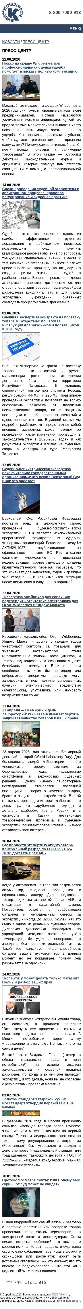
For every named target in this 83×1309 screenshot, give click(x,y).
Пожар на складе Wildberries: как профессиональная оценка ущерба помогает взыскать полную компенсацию (39, 67)
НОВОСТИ (11, 42)
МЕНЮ (75, 29)
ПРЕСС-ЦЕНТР (36, 42)
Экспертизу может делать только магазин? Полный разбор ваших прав (40, 980)
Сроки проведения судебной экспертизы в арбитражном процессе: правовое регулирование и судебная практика (40, 193)
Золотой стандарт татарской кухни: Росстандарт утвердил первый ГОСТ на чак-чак (38, 1103)
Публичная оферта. (69, 1300)
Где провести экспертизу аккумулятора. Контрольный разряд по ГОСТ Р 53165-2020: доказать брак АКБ (38, 849)
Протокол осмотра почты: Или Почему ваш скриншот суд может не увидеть (41, 1182)
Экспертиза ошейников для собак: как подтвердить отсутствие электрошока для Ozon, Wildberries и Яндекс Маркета (40, 601)
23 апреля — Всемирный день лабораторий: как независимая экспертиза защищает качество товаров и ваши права (40, 714)
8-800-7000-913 (65, 12)
